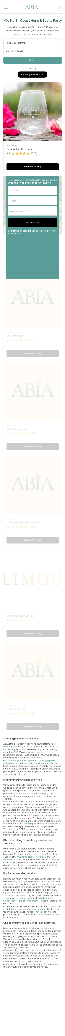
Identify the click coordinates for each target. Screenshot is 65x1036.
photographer (46, 898)
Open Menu (6, 7)
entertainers (10, 763)
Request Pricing (32, 166)
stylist (6, 909)
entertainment (30, 900)
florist (14, 909)
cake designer (39, 909)
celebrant (8, 859)
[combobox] (30, 42)
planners (34, 760)
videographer (10, 900)
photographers (47, 760)
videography (29, 823)
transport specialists (33, 763)
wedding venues (17, 760)
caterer (22, 909)
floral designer (43, 856)
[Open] (59, 43)
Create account (33, 222)
